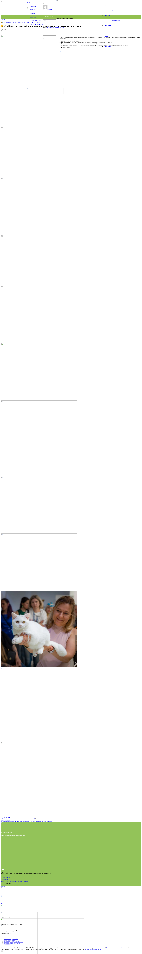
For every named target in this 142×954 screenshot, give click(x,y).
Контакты (108, 46)
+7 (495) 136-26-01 (5, 877)
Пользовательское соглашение (9, 940)
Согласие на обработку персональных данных (12, 941)
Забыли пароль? (60, 27)
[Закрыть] (43, 3)
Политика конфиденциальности (9, 936)
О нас (106, 36)
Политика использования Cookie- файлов (11, 938)
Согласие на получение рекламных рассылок (12, 943)
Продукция (108, 25)
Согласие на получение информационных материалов (13, 942)
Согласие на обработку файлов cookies (11, 939)
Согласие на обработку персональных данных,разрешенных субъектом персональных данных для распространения (25, 945)
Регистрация (51, 27)
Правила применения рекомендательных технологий (13, 935)
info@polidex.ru (4, 879)
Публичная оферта (7, 944)
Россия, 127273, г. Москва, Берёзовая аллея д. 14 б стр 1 (15, 881)
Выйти (49, 9)
